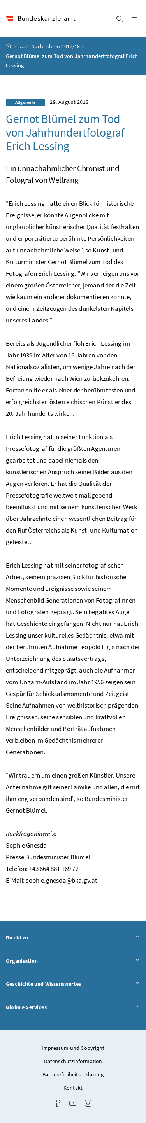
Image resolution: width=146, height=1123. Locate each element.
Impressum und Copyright (73, 1047)
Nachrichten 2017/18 (55, 46)
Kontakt (73, 1087)
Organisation (43, 960)
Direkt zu (39, 937)
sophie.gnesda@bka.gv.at (61, 880)
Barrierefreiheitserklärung (73, 1074)
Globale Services (48, 1007)
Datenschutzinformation (73, 1061)
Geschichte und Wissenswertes (65, 983)
